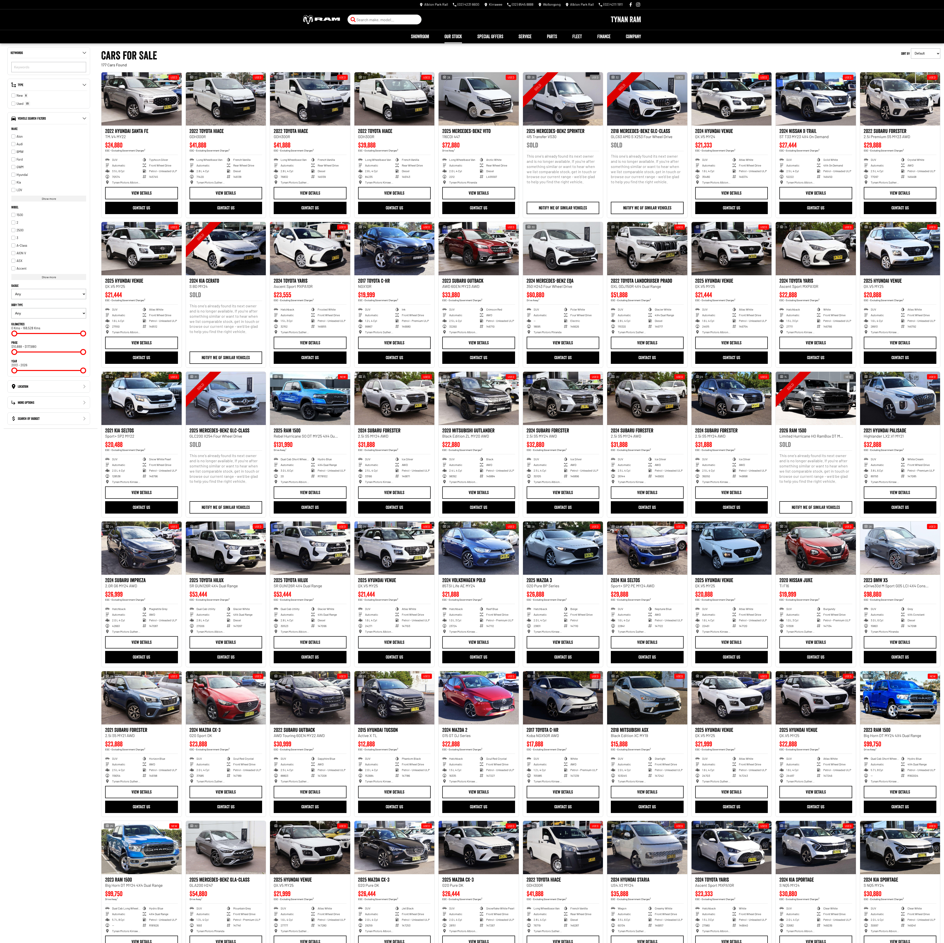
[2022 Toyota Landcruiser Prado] (647, 248)
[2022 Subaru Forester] (900, 99)
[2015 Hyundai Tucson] (394, 697)
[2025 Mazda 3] (563, 548)
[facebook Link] (631, 4)
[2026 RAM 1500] (816, 398)
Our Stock (453, 36)
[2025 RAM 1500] (310, 398)
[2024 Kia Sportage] (816, 847)
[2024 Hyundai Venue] (732, 99)
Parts (552, 36)
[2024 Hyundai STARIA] (647, 847)
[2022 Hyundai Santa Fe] (141, 99)
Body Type (17, 305)
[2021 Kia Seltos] (141, 398)
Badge (15, 286)
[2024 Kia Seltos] (647, 548)
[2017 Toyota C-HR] (394, 248)
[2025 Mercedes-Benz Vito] (479, 99)
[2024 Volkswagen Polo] (479, 548)
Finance (604, 36)
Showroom (420, 36)
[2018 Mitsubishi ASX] (647, 697)
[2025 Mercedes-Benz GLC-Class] (226, 398)
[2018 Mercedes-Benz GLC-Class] (647, 99)
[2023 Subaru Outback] (479, 248)
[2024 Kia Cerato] (226, 248)
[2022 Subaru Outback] (310, 697)
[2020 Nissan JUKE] (816, 548)
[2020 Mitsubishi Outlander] (479, 398)
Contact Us (141, 208)
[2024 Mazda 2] (479, 697)
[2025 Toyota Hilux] (226, 548)
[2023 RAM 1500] (900, 697)
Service (525, 36)
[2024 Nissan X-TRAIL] (816, 99)
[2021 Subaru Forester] (141, 697)
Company (633, 36)
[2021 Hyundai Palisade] (900, 398)
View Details (142, 193)
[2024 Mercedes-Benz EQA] (563, 248)
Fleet (577, 36)
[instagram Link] (638, 4)
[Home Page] (321, 19)
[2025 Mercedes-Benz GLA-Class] (226, 847)
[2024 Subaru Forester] (394, 398)
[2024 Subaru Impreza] (141, 548)
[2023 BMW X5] (900, 548)
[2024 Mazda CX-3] (226, 697)
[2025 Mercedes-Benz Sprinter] (563, 99)
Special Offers (490, 36)
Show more (49, 198)
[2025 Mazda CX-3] (394, 847)
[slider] (14, 333)
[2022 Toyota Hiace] (226, 99)
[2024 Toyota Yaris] (310, 248)
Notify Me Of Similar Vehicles (563, 208)
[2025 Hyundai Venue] (141, 248)
